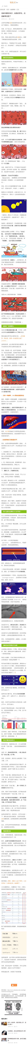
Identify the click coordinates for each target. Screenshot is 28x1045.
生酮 (18, 37)
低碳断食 (12, 9)
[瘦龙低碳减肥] (14, 2)
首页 (7, 9)
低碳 (10, 23)
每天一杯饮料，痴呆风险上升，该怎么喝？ (17, 1023)
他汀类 (7, 431)
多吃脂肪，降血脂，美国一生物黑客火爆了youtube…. (13, 338)
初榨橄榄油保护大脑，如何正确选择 (17, 1039)
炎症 (2, 819)
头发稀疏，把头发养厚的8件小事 (17, 1031)
